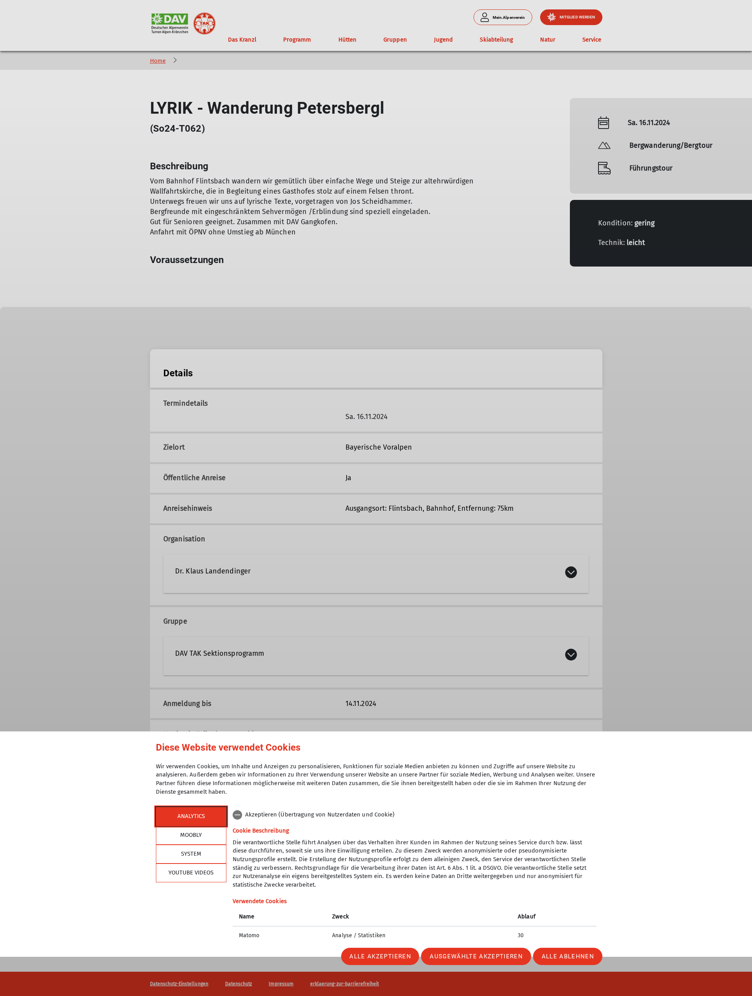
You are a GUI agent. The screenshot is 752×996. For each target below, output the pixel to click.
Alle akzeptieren (380, 956)
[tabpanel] (415, 876)
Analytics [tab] (191, 816)
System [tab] (191, 853)
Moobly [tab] (191, 834)
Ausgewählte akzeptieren (476, 956)
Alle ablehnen (568, 956)
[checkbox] (415, 815)
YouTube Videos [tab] (190, 872)
